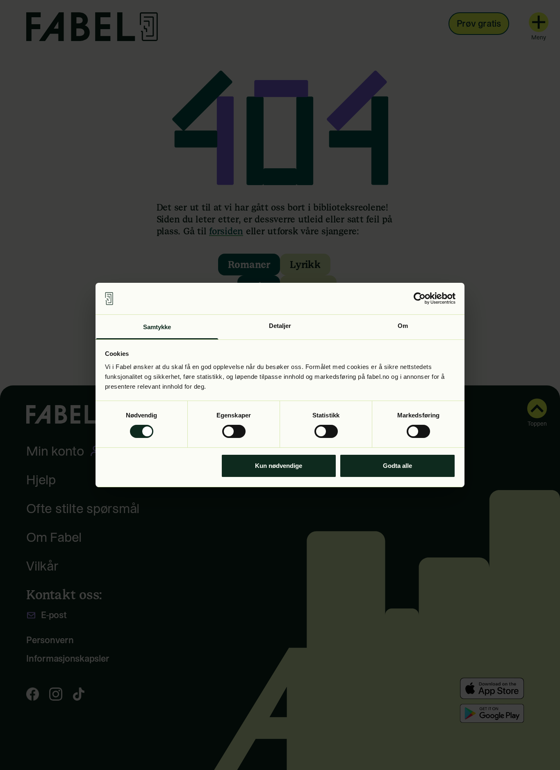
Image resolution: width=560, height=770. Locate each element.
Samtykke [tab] (157, 326)
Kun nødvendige (278, 465)
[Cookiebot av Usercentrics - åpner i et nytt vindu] (419, 298)
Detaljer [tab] (280, 325)
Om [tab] (403, 325)
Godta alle (397, 465)
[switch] (234, 431)
